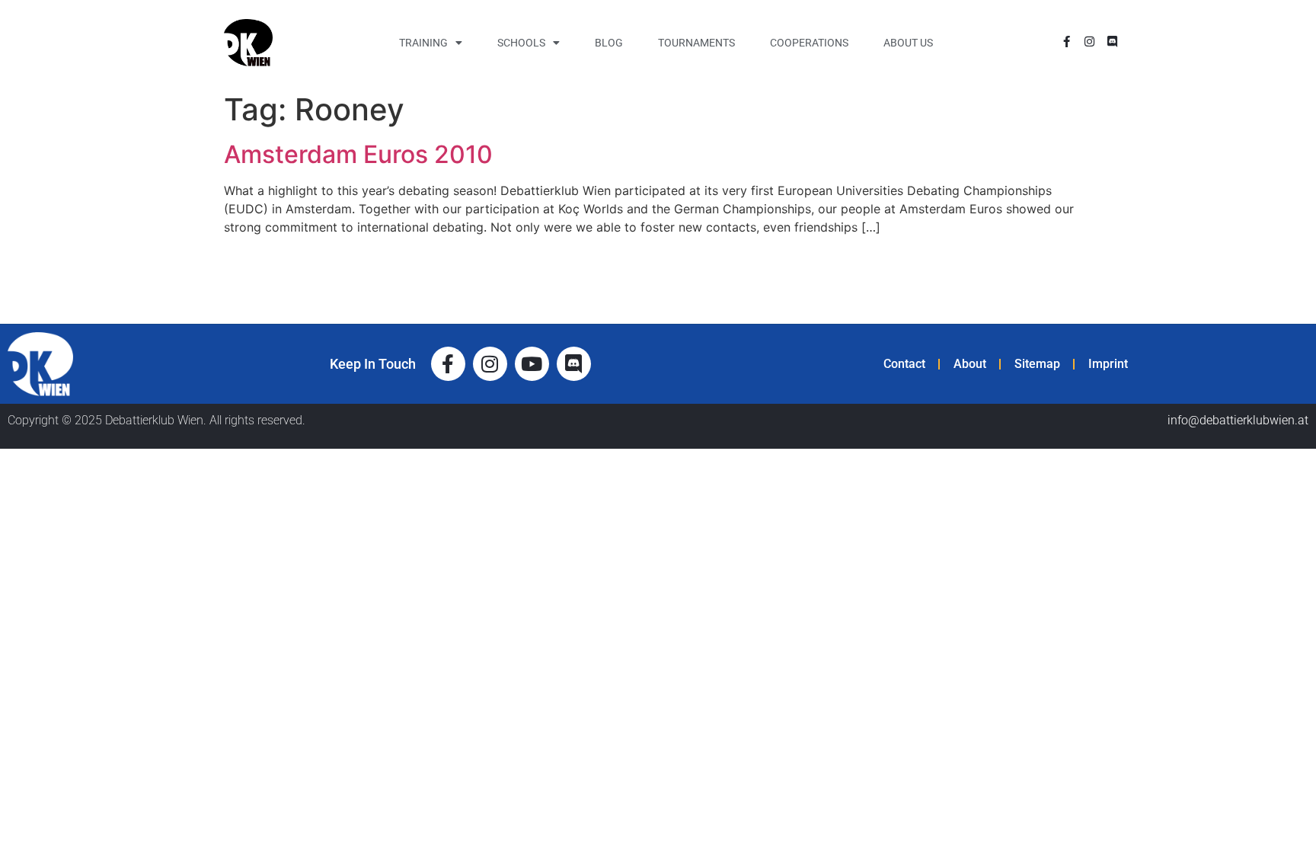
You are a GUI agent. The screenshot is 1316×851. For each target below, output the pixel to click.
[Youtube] (532, 364)
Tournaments (696, 43)
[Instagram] (1089, 41)
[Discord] (1112, 41)
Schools (521, 43)
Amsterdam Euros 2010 (358, 154)
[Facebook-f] (1066, 41)
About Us (908, 43)
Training (423, 43)
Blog (609, 43)
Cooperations (809, 43)
